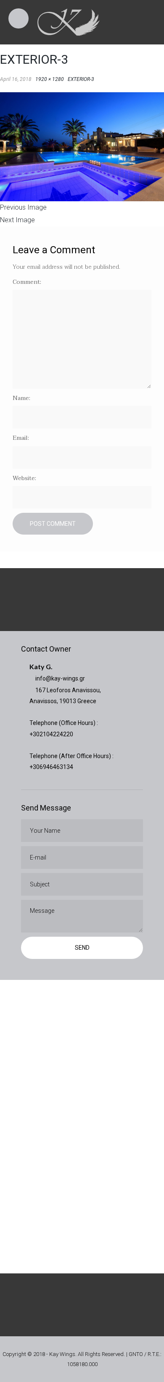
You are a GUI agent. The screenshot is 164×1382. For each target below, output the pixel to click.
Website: (24, 478)
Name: (21, 398)
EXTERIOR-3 (81, 79)
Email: (21, 438)
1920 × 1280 (49, 79)
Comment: (27, 282)
